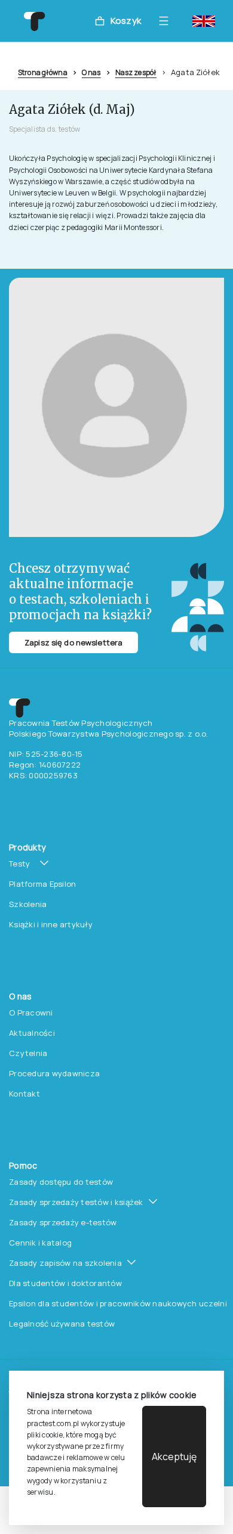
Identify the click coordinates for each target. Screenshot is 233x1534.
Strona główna (43, 72)
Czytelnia (28, 1053)
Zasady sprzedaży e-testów (63, 1222)
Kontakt (24, 1093)
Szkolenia (28, 904)
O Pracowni (31, 1012)
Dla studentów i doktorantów (65, 1283)
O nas (91, 72)
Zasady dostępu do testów (61, 1181)
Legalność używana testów (62, 1323)
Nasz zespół (136, 72)
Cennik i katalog (40, 1242)
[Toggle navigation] (166, 21)
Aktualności (32, 1032)
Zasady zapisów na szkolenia (65, 1262)
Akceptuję (174, 1456)
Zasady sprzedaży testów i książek (76, 1202)
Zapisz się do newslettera (73, 642)
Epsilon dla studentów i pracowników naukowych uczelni (118, 1303)
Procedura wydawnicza (54, 1073)
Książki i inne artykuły (51, 924)
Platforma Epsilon (42, 883)
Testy (19, 863)
